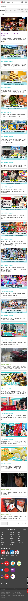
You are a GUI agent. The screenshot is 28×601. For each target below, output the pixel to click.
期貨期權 (12, 534)
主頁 (2, 532)
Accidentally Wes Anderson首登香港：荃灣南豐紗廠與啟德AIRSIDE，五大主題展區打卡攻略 (13, 417)
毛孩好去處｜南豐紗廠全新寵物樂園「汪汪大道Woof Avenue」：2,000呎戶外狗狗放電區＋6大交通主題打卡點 (13, 140)
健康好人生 (4, 542)
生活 (2, 61)
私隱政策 (8, 594)
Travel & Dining (13, 33)
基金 (19, 538)
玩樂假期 (11, 136)
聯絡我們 (19, 592)
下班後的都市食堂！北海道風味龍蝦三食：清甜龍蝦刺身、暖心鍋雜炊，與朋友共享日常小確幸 (13, 40)
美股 (11, 536)
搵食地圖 (9, 87)
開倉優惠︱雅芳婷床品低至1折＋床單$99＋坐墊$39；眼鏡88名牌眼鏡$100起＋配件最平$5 (13, 217)
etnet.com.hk (10, 529)
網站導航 (3, 595)
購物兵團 (11, 61)
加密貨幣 (12, 538)
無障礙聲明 (14, 595)
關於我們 (12, 544)
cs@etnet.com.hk (22, 589)
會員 (2, 544)
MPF (2, 540)
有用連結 (8, 595)
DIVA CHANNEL (5, 33)
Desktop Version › (6, 583)
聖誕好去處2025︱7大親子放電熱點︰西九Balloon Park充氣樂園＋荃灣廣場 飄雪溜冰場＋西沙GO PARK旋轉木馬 (13, 243)
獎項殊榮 (3, 597)
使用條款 (14, 594)
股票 (2, 534)
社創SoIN (20, 542)
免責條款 (3, 594)
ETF (2, 536)
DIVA (19, 540)
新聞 (19, 532)
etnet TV (12, 532)
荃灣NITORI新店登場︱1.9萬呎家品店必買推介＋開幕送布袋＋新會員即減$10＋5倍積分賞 (13, 66)
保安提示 (19, 594)
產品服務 (8, 592)
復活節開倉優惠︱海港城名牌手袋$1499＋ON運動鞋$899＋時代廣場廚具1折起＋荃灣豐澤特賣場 (13, 191)
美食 (5, 87)
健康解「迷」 (9, 364)
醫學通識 (3, 364)
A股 (19, 536)
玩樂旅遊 (6, 61)
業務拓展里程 (21, 595)
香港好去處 (12, 542)
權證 (19, 534)
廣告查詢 (14, 592)
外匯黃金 (3, 538)
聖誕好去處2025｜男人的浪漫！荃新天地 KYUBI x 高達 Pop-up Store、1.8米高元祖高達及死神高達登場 (13, 269)
